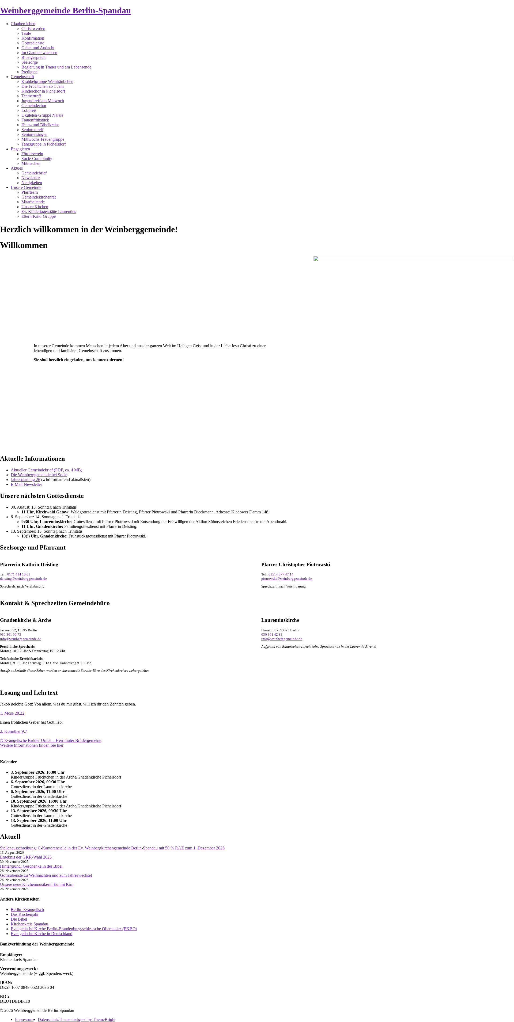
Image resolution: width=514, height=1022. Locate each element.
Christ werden (33, 28)
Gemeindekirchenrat (38, 197)
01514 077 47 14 (281, 574)
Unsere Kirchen (34, 206)
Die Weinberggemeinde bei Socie (39, 474)
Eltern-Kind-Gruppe (38, 216)
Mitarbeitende (33, 202)
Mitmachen (30, 163)
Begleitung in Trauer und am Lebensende (56, 67)
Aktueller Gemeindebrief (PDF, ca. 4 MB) (46, 470)
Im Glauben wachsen (39, 52)
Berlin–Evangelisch (27, 909)
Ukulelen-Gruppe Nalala (42, 115)
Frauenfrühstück (35, 120)
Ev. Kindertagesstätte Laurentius (48, 211)
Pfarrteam (29, 192)
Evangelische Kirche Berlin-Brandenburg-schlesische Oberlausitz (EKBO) (74, 928)
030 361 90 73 (10, 634)
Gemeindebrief (34, 173)
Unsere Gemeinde (26, 187)
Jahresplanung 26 (25, 479)
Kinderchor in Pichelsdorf (43, 91)
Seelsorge (29, 62)
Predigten (29, 72)
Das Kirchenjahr (25, 914)
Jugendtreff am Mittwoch (42, 100)
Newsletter (30, 178)
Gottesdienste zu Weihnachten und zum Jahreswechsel (46, 875)
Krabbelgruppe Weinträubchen (47, 81)
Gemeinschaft (22, 76)
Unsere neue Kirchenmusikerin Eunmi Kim (36, 884)
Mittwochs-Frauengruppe (42, 139)
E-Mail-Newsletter (26, 484)
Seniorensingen (34, 134)
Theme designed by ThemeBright (87, 1019)
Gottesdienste (32, 43)
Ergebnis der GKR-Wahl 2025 (26, 857)
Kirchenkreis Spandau (29, 924)
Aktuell (17, 168)
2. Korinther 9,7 (13, 731)
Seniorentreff (32, 129)
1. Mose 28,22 (12, 713)
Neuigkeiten (31, 182)
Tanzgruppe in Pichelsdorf (43, 144)
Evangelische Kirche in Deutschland (41, 933)
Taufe (26, 33)
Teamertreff (31, 96)
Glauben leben (23, 23)
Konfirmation (32, 38)
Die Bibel (19, 919)
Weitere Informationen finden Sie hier (31, 745)
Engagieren (20, 149)
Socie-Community (36, 158)
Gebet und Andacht (37, 47)
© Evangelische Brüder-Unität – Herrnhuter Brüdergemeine (50, 740)
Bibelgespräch (33, 57)
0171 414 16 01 (18, 574)
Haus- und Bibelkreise (40, 125)
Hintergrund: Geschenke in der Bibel (31, 866)
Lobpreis (28, 110)
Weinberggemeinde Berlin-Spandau (65, 10)
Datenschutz (48, 1019)
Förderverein (32, 153)
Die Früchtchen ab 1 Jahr (42, 86)
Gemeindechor (33, 105)
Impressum (24, 1019)
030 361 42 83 (271, 634)
